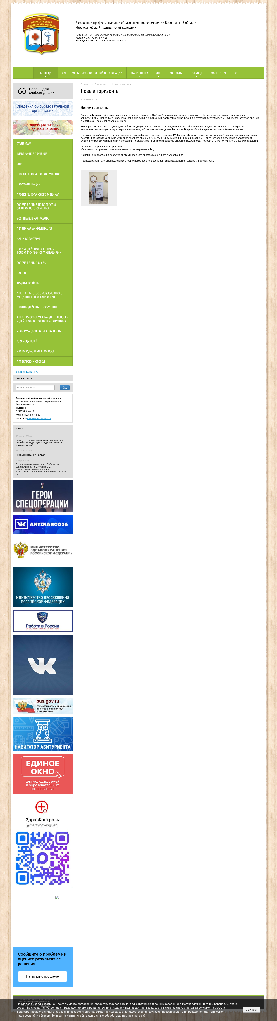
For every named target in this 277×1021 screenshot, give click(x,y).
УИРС (20, 164)
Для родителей (27, 341)
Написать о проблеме (42, 976)
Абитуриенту (139, 73)
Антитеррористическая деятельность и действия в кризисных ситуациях (42, 319)
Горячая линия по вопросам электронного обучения (36, 206)
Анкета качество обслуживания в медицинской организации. (39, 295)
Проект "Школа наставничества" (38, 174)
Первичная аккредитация (34, 229)
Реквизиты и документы (26, 371)
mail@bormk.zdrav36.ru (39, 418)
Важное (22, 273)
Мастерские (218, 73)
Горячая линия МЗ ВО (31, 263)
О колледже (46, 73)
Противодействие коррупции (37, 307)
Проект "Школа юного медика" (38, 194)
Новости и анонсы (23, 378)
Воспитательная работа (33, 218)
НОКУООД (196, 73)
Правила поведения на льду (30, 454)
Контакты (176, 73)
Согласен (251, 1009)
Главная (85, 84)
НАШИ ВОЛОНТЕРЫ (28, 239)
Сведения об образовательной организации (92, 73)
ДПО (158, 73)
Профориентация (28, 184)
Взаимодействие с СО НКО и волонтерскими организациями (39, 250)
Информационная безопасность (39, 331)
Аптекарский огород (31, 361)
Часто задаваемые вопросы (36, 351)
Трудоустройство (28, 283)
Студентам (24, 144)
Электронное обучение (32, 154)
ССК (237, 73)
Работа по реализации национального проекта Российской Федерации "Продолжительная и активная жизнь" (39, 442)
